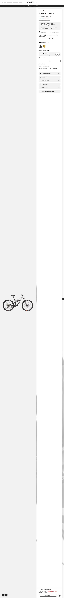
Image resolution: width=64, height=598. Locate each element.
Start (57, 54)
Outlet (40, 10)
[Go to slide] (14, 595)
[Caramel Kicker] (44, 46)
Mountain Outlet (46, 10)
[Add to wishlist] (59, 595)
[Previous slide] (3, 595)
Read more (55, 68)
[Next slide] (6, 595)
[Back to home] (32, 2)
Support (20, 2)
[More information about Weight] (45, 35)
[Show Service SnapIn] (63, 299)
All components (42, 36)
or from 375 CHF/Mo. (43, 592)
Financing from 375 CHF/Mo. (44, 20)
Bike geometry (41, 63)
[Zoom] (18, 303)
